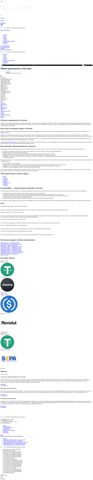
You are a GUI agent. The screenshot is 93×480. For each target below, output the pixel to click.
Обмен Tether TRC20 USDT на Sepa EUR (12, 441)
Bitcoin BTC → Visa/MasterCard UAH (9, 245)
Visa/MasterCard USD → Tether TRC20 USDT (11, 250)
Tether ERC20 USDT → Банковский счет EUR (11, 252)
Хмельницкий (6, 182)
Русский (2, 18)
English (2, 20)
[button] (45, 64)
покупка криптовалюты (11, 142)
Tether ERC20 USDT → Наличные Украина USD (12, 251)
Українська (3, 23)
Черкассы (5, 183)
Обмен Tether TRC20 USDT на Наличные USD (14, 439)
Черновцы (5, 185)
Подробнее (3, 384)
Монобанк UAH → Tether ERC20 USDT (10, 242)
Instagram (5, 436)
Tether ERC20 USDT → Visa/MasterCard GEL (11, 249)
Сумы (4, 177)
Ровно (4, 176)
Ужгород (5, 180)
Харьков (5, 181)
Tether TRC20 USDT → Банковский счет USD (11, 246)
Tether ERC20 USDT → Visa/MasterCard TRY (11, 247)
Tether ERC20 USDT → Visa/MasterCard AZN (11, 244)
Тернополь (5, 179)
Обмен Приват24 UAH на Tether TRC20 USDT (14, 444)
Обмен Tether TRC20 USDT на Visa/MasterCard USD (15, 442)
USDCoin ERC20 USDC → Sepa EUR (9, 253)
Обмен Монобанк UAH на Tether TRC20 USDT (14, 443)
